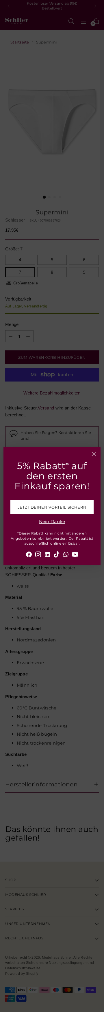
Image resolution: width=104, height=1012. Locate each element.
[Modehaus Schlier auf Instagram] (38, 555)
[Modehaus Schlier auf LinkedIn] (47, 555)
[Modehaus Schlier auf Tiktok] (56, 555)
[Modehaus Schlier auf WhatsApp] (65, 555)
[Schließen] (93, 454)
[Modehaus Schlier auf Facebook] (28, 555)
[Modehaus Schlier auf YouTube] (75, 555)
